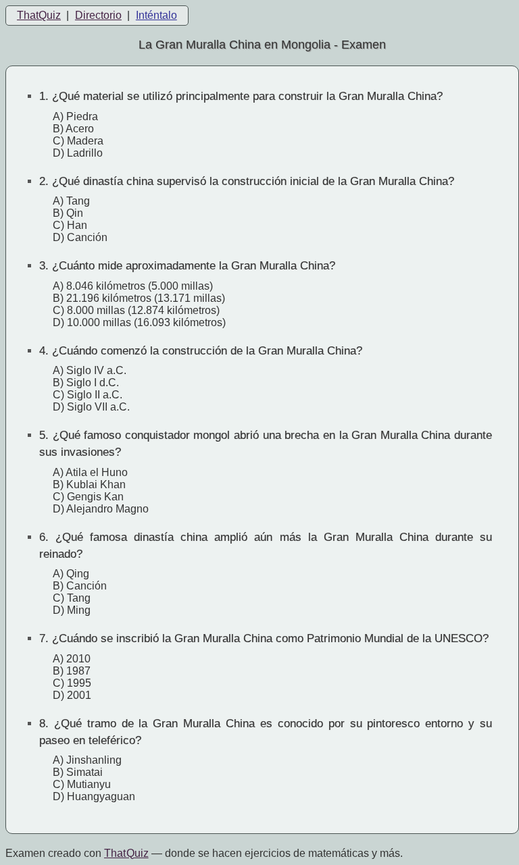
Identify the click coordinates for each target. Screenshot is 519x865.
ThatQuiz (39, 15)
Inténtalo (156, 15)
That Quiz (126, 853)
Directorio (98, 15)
